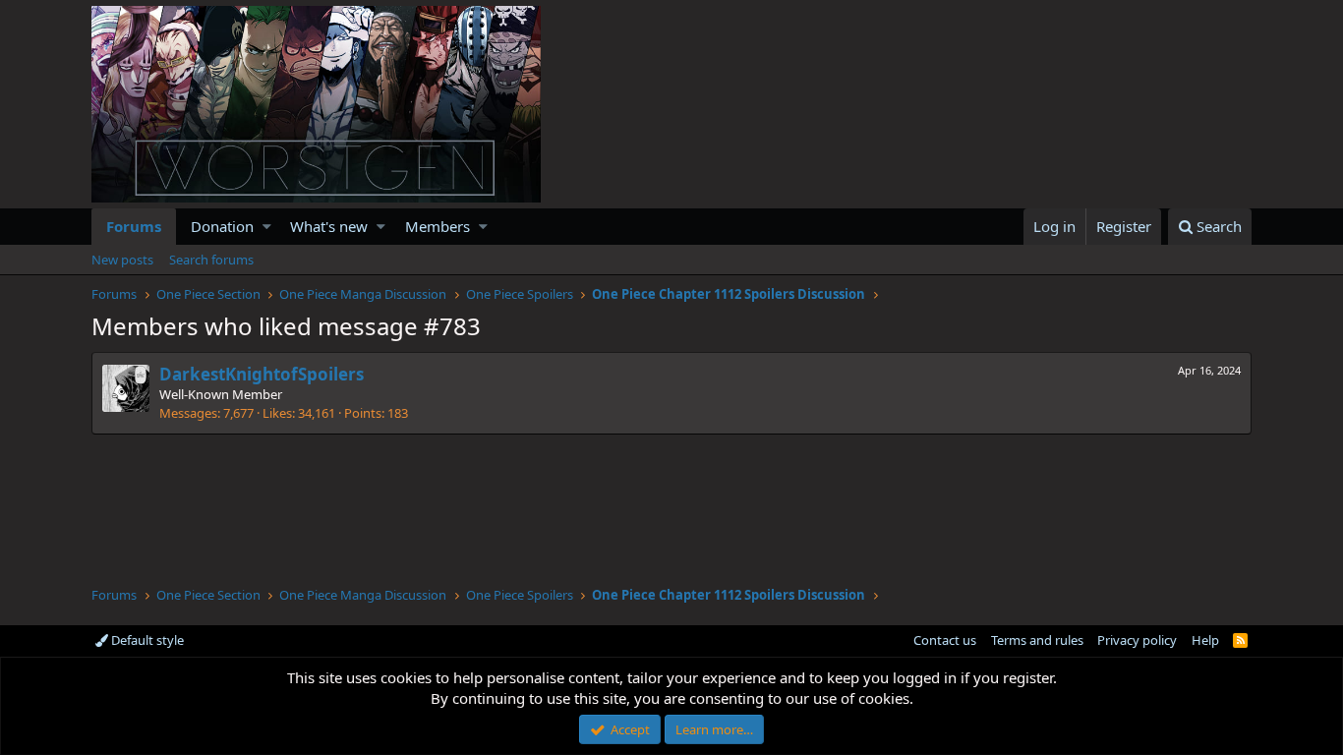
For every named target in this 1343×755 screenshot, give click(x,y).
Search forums (211, 259)
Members (437, 226)
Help (1205, 640)
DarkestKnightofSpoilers (261, 374)
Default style (146, 640)
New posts (122, 259)
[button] (267, 226)
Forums (133, 226)
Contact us (944, 640)
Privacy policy (1137, 640)
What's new (329, 226)
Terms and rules (1037, 640)
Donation (222, 226)
